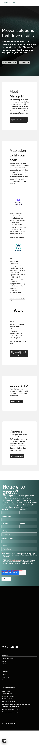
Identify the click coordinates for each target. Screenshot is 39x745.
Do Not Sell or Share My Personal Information (16, 704)
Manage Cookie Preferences (11, 709)
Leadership (5, 677)
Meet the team (16, 401)
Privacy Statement (15, 560)
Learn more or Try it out (17, 237)
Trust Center (6, 691)
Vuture (4, 664)
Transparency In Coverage (10, 712)
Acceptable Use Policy (9, 696)
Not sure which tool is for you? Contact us (18, 354)
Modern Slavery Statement (10, 706)
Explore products (9, 62)
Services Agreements (8, 701)
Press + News (6, 680)
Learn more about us (17, 120)
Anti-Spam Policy (7, 699)
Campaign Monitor (8, 658)
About (4, 674)
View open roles (17, 456)
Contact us (25, 62)
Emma (4, 661)
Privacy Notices (7, 693)
